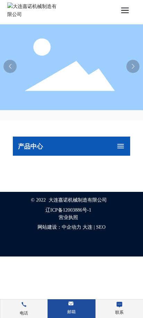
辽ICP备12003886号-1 (68, 210)
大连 (87, 227)
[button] (133, 66)
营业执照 (68, 217)
